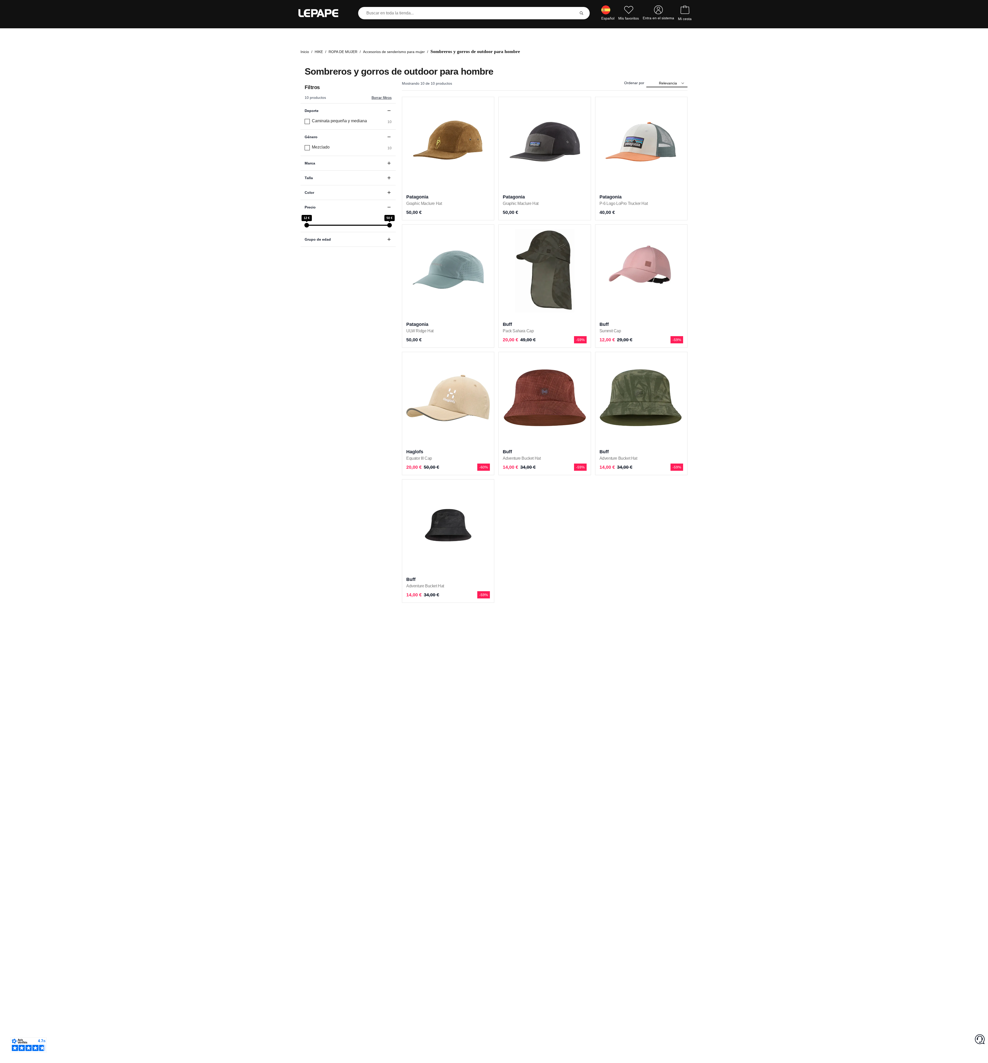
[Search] (581, 13)
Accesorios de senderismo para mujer (394, 52)
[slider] (306, 225)
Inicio (305, 52)
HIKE (319, 52)
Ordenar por (634, 83)
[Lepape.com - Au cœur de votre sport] (322, 13)
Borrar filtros (382, 97)
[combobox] (467, 13)
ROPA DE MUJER (343, 52)
